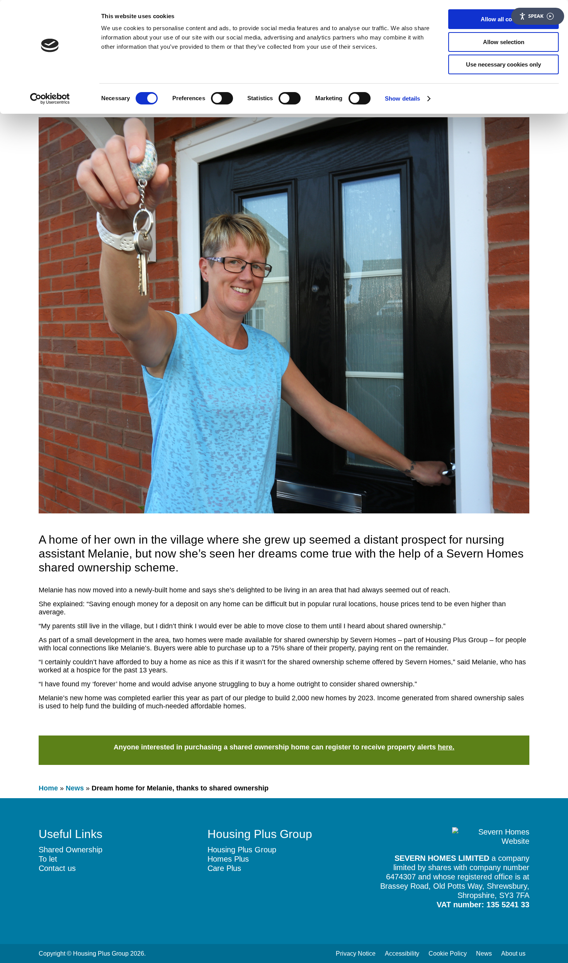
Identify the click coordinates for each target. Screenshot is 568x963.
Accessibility (402, 953)
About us (513, 953)
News (75, 788)
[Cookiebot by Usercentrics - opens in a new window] (50, 98)
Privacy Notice (356, 953)
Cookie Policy (448, 953)
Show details (402, 98)
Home (48, 788)
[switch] (222, 98)
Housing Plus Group (241, 849)
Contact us (57, 868)
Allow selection (503, 42)
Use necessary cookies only (503, 64)
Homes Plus (228, 859)
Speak (536, 15)
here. (446, 747)
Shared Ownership (70, 849)
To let (48, 859)
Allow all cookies (503, 19)
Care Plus (224, 868)
